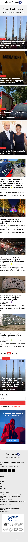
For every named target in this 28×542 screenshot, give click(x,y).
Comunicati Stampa (5, 187)
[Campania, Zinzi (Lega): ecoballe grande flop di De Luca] (12, 322)
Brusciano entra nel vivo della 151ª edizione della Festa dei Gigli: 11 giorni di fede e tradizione (12, 382)
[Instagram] (5, 470)
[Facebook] (2, 470)
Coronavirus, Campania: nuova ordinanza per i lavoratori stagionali (10, 298)
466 (5, 353)
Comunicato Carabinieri (18, 187)
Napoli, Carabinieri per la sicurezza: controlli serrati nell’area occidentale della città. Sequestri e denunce (11, 182)
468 (13, 353)
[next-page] (16, 353)
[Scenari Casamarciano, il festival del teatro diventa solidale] (12, 208)
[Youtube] (13, 470)
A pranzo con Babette (9, 12)
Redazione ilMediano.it (18, 302)
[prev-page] (1, 353)
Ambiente (18, 12)
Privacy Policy (16, 406)
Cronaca (3, 75)
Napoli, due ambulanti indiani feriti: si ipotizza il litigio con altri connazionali (12, 260)
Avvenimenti (3, 225)
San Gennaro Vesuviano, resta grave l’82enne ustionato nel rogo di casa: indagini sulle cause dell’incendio (12, 508)
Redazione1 (4, 389)
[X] (9, 470)
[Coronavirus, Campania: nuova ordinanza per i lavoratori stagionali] (12, 284)
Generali (3, 148)
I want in (12, 402)
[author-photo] (12, 187)
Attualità (3, 38)
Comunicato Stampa (14, 225)
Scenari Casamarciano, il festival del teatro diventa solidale (11, 221)
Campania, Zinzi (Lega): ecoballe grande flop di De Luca (11, 336)
